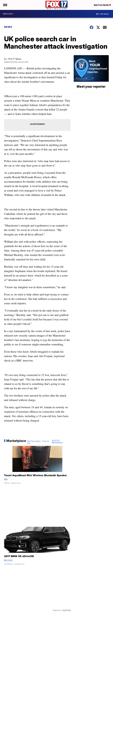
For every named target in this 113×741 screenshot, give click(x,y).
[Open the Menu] (5, 5)
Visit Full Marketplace (57, 442)
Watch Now (101, 5)
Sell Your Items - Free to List (38, 442)
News (8, 26)
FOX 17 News (14, 59)
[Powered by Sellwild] (66, 610)
